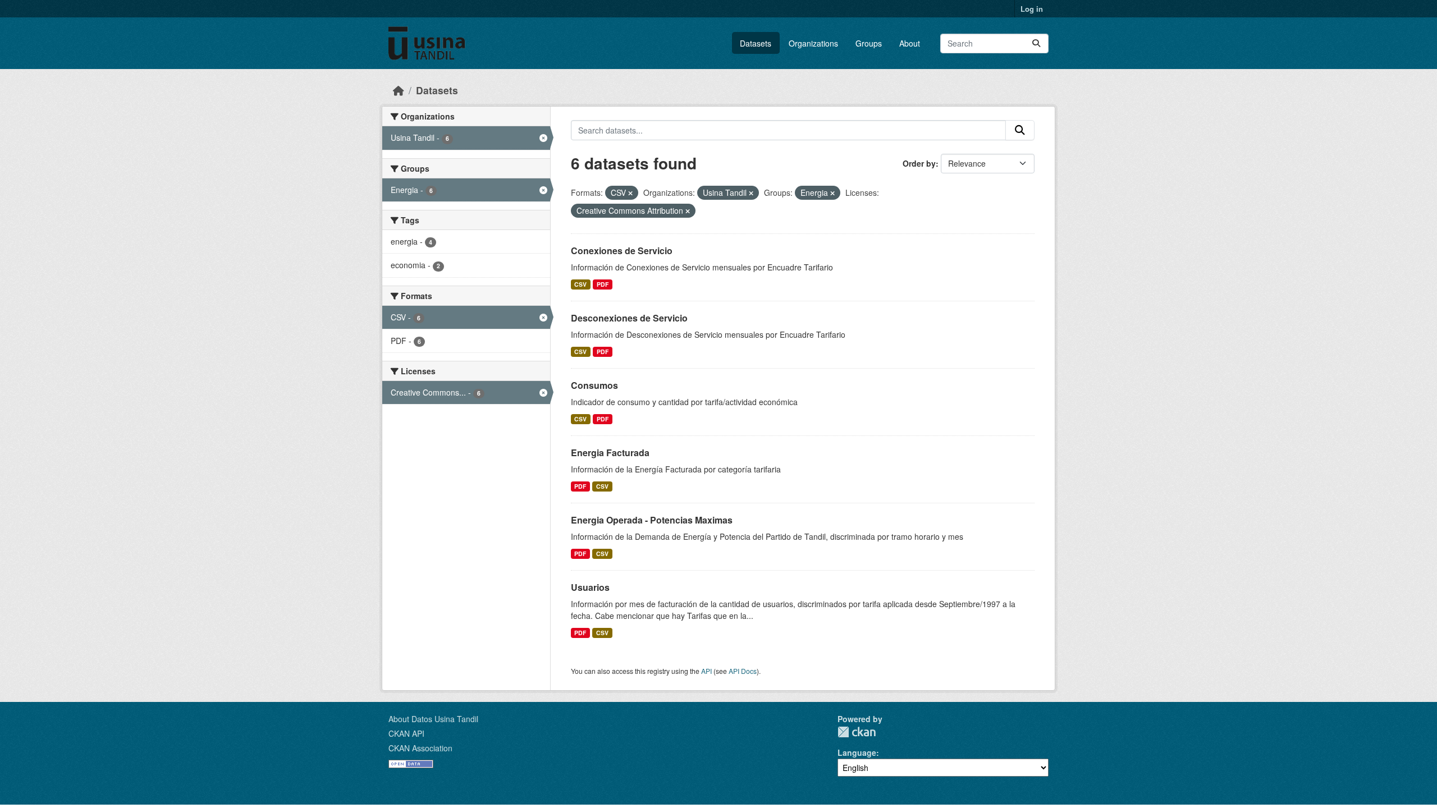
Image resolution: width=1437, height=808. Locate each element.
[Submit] (1036, 43)
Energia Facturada (610, 452)
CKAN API (406, 733)
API (706, 671)
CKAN (857, 732)
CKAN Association (420, 748)
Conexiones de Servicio (621, 250)
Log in (1031, 8)
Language (857, 752)
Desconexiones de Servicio (629, 317)
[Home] (398, 90)
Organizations (813, 43)
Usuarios (590, 587)
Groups (868, 43)
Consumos (594, 385)
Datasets (755, 43)
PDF (602, 284)
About (909, 43)
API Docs (743, 671)
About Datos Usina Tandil (433, 718)
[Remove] (630, 193)
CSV (580, 284)
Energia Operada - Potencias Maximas (652, 519)
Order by (919, 163)
